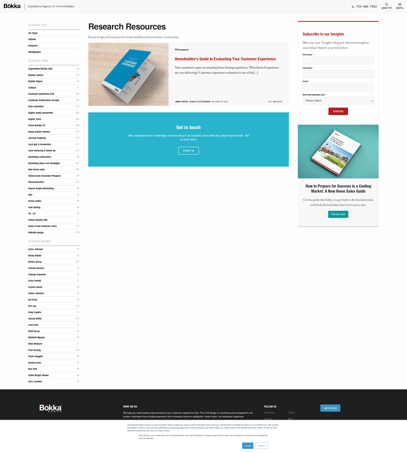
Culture (32, 87)
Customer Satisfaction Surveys (43, 100)
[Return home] (12, 6)
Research (33, 45)
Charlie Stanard (36, 268)
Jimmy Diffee (34, 318)
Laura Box (33, 325)
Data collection (36, 106)
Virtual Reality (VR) (38, 220)
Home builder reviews (39, 132)
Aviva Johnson (35, 249)
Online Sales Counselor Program (44, 176)
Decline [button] (261, 445)
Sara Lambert (35, 381)
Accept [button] (248, 445)
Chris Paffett (34, 281)
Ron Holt (32, 369)
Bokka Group (34, 262)
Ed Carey (32, 299)
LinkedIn (268, 419)
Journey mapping (37, 138)
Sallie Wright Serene (38, 375)
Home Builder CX (36, 125)
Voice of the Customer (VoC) (42, 226)
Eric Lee (32, 306)
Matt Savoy (34, 331)
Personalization (36, 182)
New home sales (36, 169)
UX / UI (31, 213)
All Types (33, 33)
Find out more (338, 214)
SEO (30, 195)
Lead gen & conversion (39, 144)
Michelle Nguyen (36, 337)
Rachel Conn (34, 362)
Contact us (188, 150)
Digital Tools (34, 119)
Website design (36, 232)
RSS (290, 419)
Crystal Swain (35, 287)
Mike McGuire (35, 344)
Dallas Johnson (36, 293)
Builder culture (35, 75)
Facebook (269, 412)
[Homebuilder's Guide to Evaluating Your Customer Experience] (128, 105)
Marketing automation (39, 157)
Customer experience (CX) (41, 94)
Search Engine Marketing (41, 188)
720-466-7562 (365, 6)
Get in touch (330, 408)
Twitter (291, 412)
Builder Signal (35, 81)
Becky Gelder (34, 255)
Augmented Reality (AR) (40, 68)
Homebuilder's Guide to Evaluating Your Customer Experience (225, 59)
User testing (34, 207)
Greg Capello (34, 312)
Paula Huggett (35, 356)
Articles (32, 39)
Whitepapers (34, 52)
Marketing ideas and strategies (44, 163)
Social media (34, 201)
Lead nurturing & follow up (41, 150)
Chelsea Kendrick (37, 274)
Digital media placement (40, 113)
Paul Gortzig (34, 350)
